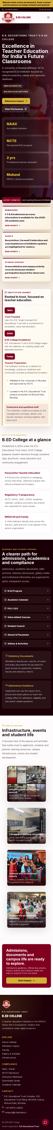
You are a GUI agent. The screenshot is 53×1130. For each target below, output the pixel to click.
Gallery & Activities (18, 643)
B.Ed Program (15, 591)
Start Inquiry (25, 980)
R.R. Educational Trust (29, 1126)
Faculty (5, 1050)
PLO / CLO (13, 608)
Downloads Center (11, 1080)
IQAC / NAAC (8, 1069)
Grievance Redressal (12, 1077)
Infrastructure (9, 1057)
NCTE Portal (46, 10)
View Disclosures (14, 109)
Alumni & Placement (18, 634)
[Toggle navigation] (48, 17)
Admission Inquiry (14, 101)
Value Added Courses (19, 617)
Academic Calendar (18, 599)
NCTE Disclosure (10, 1073)
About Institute (9, 1042)
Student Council (16, 626)
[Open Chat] (45, 1122)
